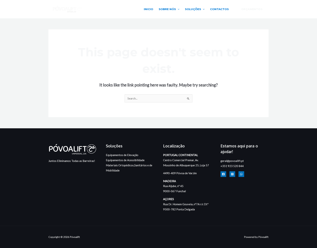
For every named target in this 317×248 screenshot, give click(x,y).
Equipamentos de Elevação (122, 155)
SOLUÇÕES (193, 9)
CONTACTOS (219, 9)
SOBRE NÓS (167, 9)
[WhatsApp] (241, 174)
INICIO (148, 9)
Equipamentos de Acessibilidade (125, 160)
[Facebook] (223, 174)
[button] (177, 9)
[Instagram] (232, 174)
